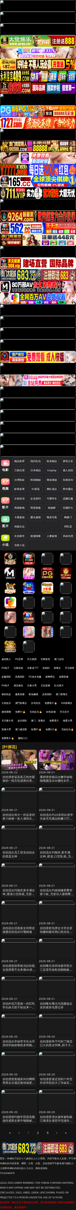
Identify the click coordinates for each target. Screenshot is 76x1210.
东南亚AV (68, 480)
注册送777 (32, 668)
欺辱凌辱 (19, 489)
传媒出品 (19, 526)
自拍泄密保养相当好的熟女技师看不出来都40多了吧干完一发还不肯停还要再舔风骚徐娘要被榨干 (19, 971)
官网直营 (45, 659)
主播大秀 (32, 685)
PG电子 (6, 668)
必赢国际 (6, 676)
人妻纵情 (52, 536)
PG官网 (19, 659)
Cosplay (52, 470)
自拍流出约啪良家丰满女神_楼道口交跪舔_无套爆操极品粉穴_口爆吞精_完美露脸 (19, 895)
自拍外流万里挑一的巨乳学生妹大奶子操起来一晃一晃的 (19, 1007)
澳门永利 (59, 659)
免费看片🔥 (51, 703)
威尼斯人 (6, 659)
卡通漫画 (19, 517)
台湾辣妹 (19, 480)
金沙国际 (22, 720)
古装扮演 (19, 498)
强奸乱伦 (35, 461)
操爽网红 (50, 676)
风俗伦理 (68, 536)
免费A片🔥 (51, 729)
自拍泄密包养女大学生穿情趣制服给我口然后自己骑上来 (56, 931)
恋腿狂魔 (68, 498)
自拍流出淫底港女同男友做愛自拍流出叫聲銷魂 (19, 930)
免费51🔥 (20, 711)
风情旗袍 (19, 507)
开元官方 (64, 711)
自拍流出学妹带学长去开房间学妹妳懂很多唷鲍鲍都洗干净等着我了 (19, 1045)
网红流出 (52, 489)
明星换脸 (35, 507)
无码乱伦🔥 (36, 711)
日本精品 (35, 470)
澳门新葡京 (62, 694)
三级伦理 (19, 470)
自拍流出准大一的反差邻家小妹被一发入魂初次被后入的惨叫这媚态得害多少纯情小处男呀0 (19, 820)
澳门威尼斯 (21, 729)
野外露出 (68, 489)
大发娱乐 (6, 703)
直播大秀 (6, 729)
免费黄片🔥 (8, 738)
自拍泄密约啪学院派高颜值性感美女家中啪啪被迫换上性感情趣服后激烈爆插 (19, 1122)
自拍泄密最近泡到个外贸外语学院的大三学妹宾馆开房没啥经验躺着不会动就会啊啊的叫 (56, 1084)
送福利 (45, 668)
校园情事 (35, 536)
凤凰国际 (20, 676)
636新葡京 (66, 703)
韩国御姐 (35, 480)
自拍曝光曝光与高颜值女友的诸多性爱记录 (56, 1005)
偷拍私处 (6, 694)
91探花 (36, 489)
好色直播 (51, 711)
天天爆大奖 (7, 720)
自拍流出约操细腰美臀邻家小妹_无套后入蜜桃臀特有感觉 (56, 894)
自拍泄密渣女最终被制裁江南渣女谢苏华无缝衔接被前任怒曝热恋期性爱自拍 (56, 1122)
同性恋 (68, 526)
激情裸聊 (6, 711)
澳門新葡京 (21, 703)
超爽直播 (64, 676)
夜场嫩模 (33, 694)
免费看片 (54, 720)
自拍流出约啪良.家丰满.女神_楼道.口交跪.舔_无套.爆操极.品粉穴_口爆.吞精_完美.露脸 (56, 858)
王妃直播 (45, 685)
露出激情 (35, 517)
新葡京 (57, 668)
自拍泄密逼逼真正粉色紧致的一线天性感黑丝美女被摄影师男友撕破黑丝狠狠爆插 (19, 782)
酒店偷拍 (18, 685)
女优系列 (35, 498)
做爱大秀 (67, 720)
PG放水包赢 (35, 676)
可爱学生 (52, 498)
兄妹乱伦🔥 (67, 729)
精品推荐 (19, 461)
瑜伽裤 (52, 507)
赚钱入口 (23, 738)
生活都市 (19, 536)
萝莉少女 (68, 461)
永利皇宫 (36, 703)
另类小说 (19, 545)
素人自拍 (68, 470)
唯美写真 (52, 517)
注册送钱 (18, 668)
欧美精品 (52, 461)
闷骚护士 (68, 507)
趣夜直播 (20, 694)
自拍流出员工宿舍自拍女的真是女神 (19, 854)
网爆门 (68, 517)
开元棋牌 (32, 659)
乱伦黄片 (59, 685)
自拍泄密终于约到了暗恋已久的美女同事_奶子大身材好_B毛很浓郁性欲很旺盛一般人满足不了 (56, 1047)
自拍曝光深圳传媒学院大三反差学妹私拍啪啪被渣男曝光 (56, 969)
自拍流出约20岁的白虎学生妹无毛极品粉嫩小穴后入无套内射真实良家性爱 (56, 818)
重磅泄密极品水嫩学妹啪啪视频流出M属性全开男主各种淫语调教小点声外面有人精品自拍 (56, 782)
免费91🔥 (36, 729)
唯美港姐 (52, 480)
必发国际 (47, 694)
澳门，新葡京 (38, 720)
